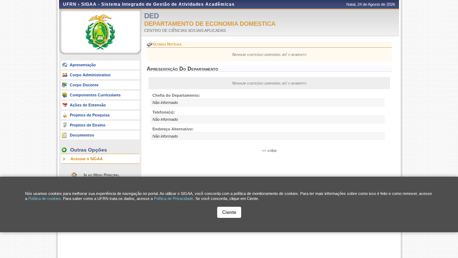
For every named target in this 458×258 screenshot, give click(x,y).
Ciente (229, 212)
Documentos (82, 135)
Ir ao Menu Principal (102, 175)
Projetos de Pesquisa (89, 115)
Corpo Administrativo (90, 75)
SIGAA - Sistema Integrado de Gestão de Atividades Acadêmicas (158, 4)
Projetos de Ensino (88, 125)
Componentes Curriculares (95, 95)
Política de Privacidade (173, 198)
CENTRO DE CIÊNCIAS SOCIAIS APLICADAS (185, 30)
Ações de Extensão (88, 105)
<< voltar (269, 150)
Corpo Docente (84, 85)
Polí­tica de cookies (44, 198)
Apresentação (83, 65)
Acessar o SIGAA (86, 159)
